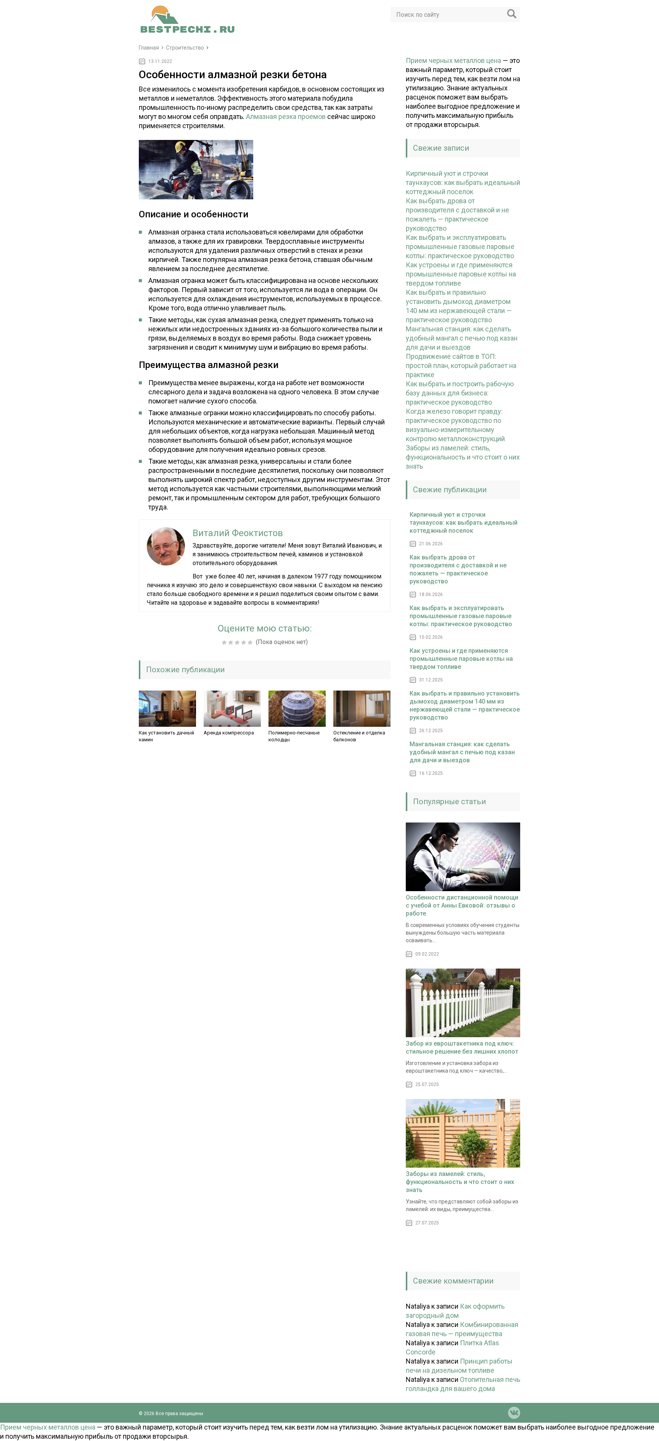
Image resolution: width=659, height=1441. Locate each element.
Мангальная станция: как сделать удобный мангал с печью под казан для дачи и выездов (462, 338)
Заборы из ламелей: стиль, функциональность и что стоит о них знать (463, 457)
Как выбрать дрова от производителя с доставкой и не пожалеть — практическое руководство (458, 569)
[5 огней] (251, 642)
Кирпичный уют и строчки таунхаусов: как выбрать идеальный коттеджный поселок (463, 182)
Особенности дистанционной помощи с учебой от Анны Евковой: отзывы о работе (462, 905)
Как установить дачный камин (166, 736)
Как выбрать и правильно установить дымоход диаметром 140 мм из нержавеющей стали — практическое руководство (465, 705)
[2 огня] (231, 642)
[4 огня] (244, 642)
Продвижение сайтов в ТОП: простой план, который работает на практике (461, 365)
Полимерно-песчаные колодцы (294, 736)
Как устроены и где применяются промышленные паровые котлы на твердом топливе (461, 274)
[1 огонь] (225, 642)
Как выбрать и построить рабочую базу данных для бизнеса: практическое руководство (460, 393)
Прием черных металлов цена (453, 60)
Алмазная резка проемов (286, 116)
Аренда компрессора (229, 733)
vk (514, 1413)
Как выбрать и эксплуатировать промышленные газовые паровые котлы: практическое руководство (460, 246)
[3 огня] (238, 642)
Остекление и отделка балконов (359, 736)
